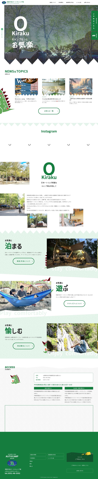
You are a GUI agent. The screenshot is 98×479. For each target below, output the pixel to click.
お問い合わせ (87, 2)
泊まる (31, 461)
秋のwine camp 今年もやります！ (25, 99)
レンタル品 (78, 2)
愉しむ (31, 466)
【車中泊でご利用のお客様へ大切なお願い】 (80, 99)
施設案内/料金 (70, 2)
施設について (53, 2)
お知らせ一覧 (49, 111)
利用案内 (61, 2)
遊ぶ (31, 463)
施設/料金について (23, 261)
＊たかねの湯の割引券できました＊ (51, 99)
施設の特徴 (33, 454)
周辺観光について (23, 346)
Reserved (80, 458)
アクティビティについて (74, 303)
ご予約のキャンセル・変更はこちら (79, 465)
